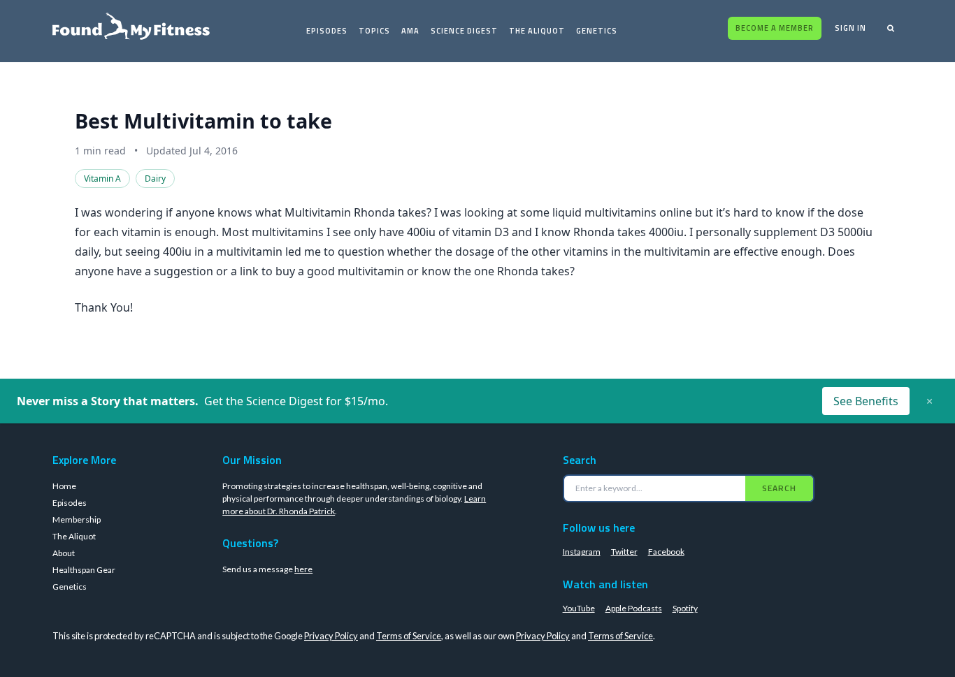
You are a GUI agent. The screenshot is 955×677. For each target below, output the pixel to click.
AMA (410, 30)
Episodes (326, 30)
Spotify (685, 608)
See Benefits (865, 401)
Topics (374, 30)
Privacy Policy (331, 635)
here (303, 569)
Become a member (774, 28)
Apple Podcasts (633, 608)
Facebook (666, 551)
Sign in (850, 28)
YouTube (579, 608)
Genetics (596, 30)
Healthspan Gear (83, 570)
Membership (76, 519)
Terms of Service (408, 635)
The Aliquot (537, 30)
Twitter (624, 551)
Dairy (155, 178)
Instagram (582, 551)
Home (64, 486)
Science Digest (464, 30)
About (63, 553)
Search (779, 488)
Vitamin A (102, 178)
